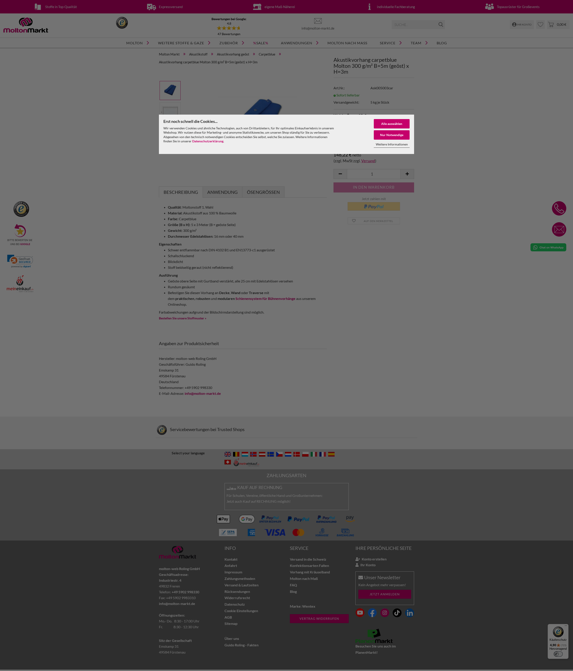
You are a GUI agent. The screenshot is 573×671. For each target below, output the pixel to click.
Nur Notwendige (391, 135)
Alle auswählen (391, 124)
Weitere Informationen (392, 144)
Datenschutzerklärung (207, 141)
